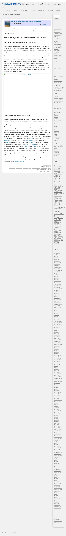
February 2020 (57, 373)
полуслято (58, 237)
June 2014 (56, 443)
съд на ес (57, 243)
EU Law (57, 178)
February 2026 (57, 262)
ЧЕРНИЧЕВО (57, 61)
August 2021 (57, 346)
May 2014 (56, 444)
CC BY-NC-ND (47, 24)
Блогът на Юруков (58, 46)
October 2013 (57, 454)
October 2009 (57, 508)
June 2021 (56, 349)
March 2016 (56, 424)
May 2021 (56, 350)
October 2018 (57, 398)
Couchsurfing (12, 168)
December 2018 (58, 395)
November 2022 (58, 322)
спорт (55, 148)
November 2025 (58, 267)
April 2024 (56, 296)
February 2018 (57, 410)
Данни (56, 200)
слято (56, 241)
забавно (58, 10)
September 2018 (58, 400)
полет (49, 168)
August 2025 (57, 271)
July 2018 (56, 403)
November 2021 (58, 341)
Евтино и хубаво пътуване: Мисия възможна (26, 21)
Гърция (33, 144)
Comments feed (58, 521)
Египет (25, 146)
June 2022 (56, 330)
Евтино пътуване (27, 168)
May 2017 (56, 418)
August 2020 (57, 364)
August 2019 (57, 383)
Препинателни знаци (58, 209)
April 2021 (56, 352)
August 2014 (57, 440)
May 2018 (56, 406)
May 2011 (56, 495)
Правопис (59, 207)
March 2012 (56, 481)
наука (15, 10)
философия (56, 152)
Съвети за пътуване (41, 169)
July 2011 (56, 492)
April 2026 (56, 259)
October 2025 (57, 268)
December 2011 (58, 486)
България (58, 192)
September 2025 (58, 270)
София (55, 221)
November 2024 (58, 285)
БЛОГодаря (56, 42)
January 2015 (57, 435)
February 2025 (57, 281)
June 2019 (56, 386)
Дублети (60, 200)
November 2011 (58, 488)
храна (55, 155)
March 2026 (56, 261)
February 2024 (57, 299)
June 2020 (56, 367)
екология (56, 117)
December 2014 (58, 437)
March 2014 (56, 446)
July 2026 (56, 254)
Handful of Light (57, 35)
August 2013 (57, 457)
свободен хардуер (58, 146)
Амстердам (29, 140)
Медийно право (58, 55)
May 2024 (56, 295)
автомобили (57, 112)
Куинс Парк (57, 203)
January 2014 (57, 449)
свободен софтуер (58, 144)
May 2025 (56, 276)
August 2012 (57, 474)
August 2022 (57, 327)
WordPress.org (57, 522)
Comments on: (57, 29)
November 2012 (58, 469)
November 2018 (58, 396)
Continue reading (19, 161)
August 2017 (57, 415)
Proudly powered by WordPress (10, 533)
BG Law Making (57, 169)
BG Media (58, 172)
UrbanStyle (56, 38)
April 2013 (56, 463)
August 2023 (57, 308)
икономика (56, 124)
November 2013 (58, 452)
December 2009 (58, 506)
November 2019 (58, 378)
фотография (57, 154)
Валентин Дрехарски (59, 193)
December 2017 (58, 413)
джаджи (56, 115)
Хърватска (32, 142)
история (56, 128)
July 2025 (56, 273)
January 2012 (57, 485)
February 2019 (57, 392)
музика (55, 134)
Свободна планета (11, 3)
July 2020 (56, 366)
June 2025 (56, 274)
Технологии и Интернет (57, 223)
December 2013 (58, 451)
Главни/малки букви (58, 196)
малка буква (57, 235)
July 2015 (56, 432)
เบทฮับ (55, 63)
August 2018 (57, 401)
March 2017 (56, 421)
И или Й (55, 202)
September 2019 (58, 381)
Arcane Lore (57, 32)
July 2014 (56, 441)
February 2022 (57, 336)
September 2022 (58, 325)
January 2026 (57, 264)
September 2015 (58, 429)
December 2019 (58, 376)
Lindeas (56, 36)
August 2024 (57, 290)
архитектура (57, 114)
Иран (59, 202)
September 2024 (58, 288)
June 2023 (56, 312)
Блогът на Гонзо (58, 44)
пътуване (50, 10)
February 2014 (57, 447)
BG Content (59, 167)
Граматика (57, 198)
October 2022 (57, 324)
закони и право (58, 120)
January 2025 (57, 282)
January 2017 (57, 423)
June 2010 (56, 502)
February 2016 (57, 426)
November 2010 (58, 498)
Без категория (58, 190)
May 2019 (56, 387)
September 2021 (58, 344)
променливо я (57, 238)
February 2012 (57, 483)
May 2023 (56, 313)
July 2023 (56, 310)
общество (41, 10)
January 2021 (57, 356)
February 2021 (57, 355)
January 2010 (57, 505)
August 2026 (57, 253)
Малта (27, 144)
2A (54, 30)
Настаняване (44, 168)
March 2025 (56, 279)
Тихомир (48, 169)
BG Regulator (58, 174)
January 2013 (57, 466)
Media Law (57, 183)
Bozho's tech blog (58, 33)
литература (56, 131)
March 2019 (56, 390)
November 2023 (58, 304)
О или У (57, 205)
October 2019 (57, 380)
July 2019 (56, 384)
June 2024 (56, 293)
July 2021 (56, 347)
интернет (56, 126)
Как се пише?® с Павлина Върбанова (58, 49)
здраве (33, 10)
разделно (58, 239)
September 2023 (58, 307)
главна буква (57, 232)
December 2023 (58, 302)
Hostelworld (19, 168)
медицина (56, 132)
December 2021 (58, 339)
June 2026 (56, 256)
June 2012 (56, 477)
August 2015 (57, 430)
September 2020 (58, 363)
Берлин (8, 142)
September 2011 (58, 489)
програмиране (57, 141)
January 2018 (57, 412)
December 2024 (58, 284)
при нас (36, 146)
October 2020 (57, 361)
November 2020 (58, 359)
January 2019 (57, 393)
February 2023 (57, 318)
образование (57, 137)
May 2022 (56, 332)
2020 (55, 165)
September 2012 (58, 472)
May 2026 (56, 257)
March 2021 (56, 353)
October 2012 (57, 471)
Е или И (56, 201)
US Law (57, 187)
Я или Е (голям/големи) (58, 231)
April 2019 (56, 389)
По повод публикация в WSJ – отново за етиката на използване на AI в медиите (58, 99)
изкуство (7, 10)
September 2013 (58, 455)
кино (55, 129)
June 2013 (56, 460)
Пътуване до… (57, 59)
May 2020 (56, 369)
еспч (55, 234)
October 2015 (57, 427)
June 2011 (56, 494)
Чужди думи (56, 228)
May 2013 (56, 461)
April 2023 (56, 315)
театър (55, 149)
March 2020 (56, 372)
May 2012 (56, 478)
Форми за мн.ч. (57, 224)
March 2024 (56, 298)
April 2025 (56, 278)
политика (56, 140)
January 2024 (57, 301)
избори (59, 234)
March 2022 (56, 335)
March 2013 (56, 464)
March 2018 (56, 409)
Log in (55, 518)
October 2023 (57, 305)
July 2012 (56, 475)
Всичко (56, 195)
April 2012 (56, 480)
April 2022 (56, 333)
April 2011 (56, 497)
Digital (57, 175)
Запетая (60, 201)
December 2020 (58, 358)
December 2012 (58, 468)
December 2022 (58, 321)
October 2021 (57, 342)
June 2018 (56, 404)
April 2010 (56, 503)
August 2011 (57, 491)
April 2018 (56, 407)
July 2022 (56, 328)
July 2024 (56, 291)
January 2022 (57, 338)
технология (23, 10)
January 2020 (57, 375)
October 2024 (57, 287)
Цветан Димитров (58, 226)
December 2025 (58, 265)
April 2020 (56, 370)
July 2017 (56, 417)
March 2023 (56, 316)
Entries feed (57, 519)
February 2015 (57, 434)
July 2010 (56, 500)
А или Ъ (56, 189)
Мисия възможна (36, 168)
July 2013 (56, 458)
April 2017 (56, 420)
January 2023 (57, 319)
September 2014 (58, 438)
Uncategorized (58, 186)
